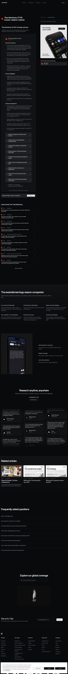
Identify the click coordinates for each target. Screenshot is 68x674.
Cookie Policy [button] (7, 669)
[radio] (29, 397)
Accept (60, 668)
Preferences (38, 668)
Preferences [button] (8, 670)
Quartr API (20, 186)
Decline (49, 668)
